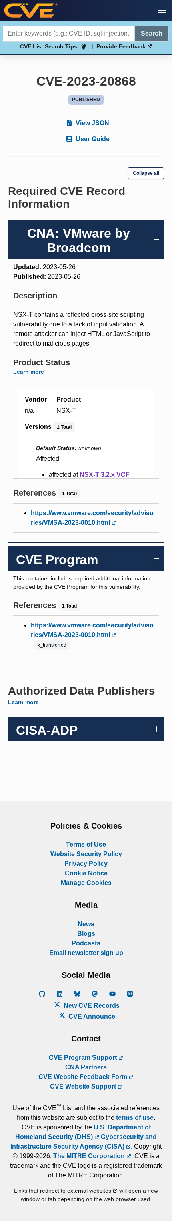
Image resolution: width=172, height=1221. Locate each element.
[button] (162, 10)
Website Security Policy (86, 854)
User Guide (92, 139)
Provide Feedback (121, 46)
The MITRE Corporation (89, 1156)
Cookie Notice (86, 873)
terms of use (135, 1117)
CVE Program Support (83, 1057)
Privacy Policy (86, 863)
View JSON (91, 123)
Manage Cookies (86, 882)
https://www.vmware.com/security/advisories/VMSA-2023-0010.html (92, 518)
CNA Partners (86, 1067)
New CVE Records (91, 1005)
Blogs (86, 933)
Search (151, 33)
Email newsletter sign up (86, 952)
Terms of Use (86, 844)
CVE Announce (91, 1016)
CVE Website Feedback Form (83, 1076)
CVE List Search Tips (48, 46)
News (86, 924)
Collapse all (146, 173)
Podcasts (86, 943)
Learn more (28, 371)
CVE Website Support (84, 1086)
